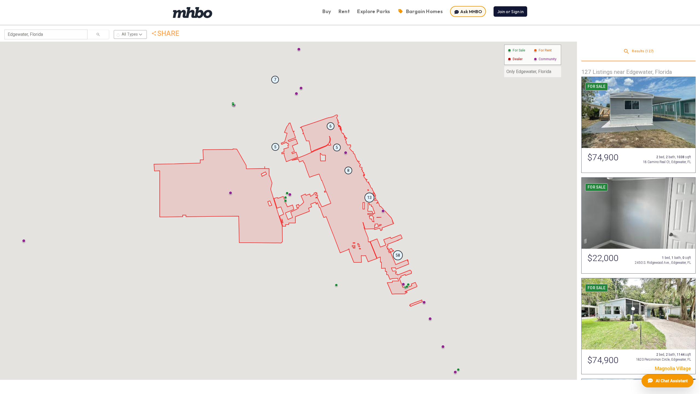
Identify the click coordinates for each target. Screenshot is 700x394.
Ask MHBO (470, 11)
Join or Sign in (510, 11)
